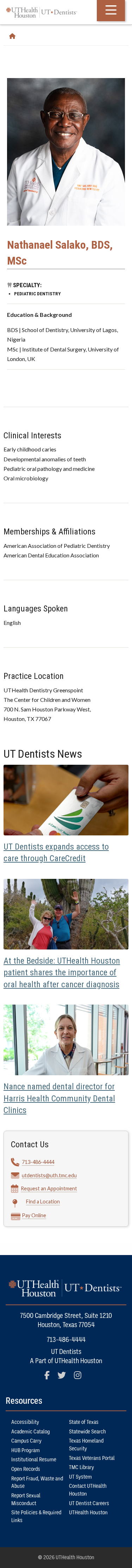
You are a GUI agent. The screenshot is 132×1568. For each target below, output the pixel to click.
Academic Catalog (30, 1431)
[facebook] (50, 1378)
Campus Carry (26, 1441)
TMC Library (81, 1467)
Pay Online (34, 1215)
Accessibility (25, 1422)
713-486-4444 (38, 1162)
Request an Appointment (49, 1188)
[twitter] (64, 1378)
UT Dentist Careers (89, 1503)
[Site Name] (15, 36)
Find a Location (43, 1202)
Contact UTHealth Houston (88, 1490)
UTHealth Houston (88, 1512)
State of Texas (84, 1422)
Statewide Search (87, 1431)
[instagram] (81, 1378)
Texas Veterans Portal (92, 1458)
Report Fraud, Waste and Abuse (37, 1482)
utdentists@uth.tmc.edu (49, 1175)
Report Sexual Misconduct (25, 1499)
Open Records (25, 1469)
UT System (80, 1477)
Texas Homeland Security (86, 1445)
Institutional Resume (33, 1459)
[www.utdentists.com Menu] (111, 10)
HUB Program (25, 1450)
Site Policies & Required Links (36, 1516)
